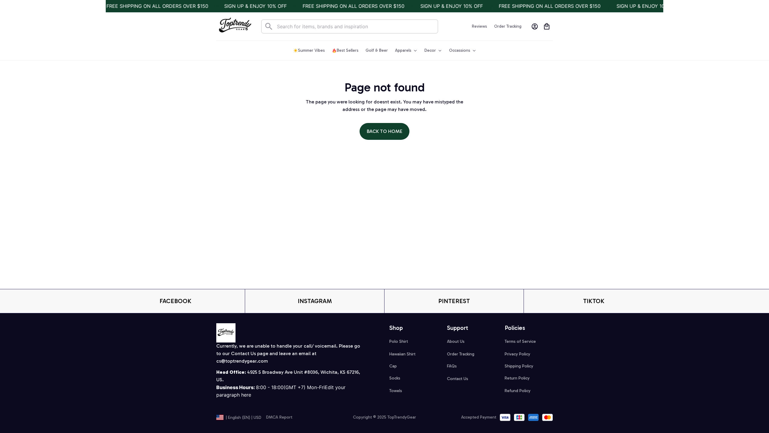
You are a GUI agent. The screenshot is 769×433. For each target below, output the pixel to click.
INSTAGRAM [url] (315, 301)
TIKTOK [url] (593, 301)
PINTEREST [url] (454, 301)
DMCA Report (279, 417)
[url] (242, 361)
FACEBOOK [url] (175, 301)
